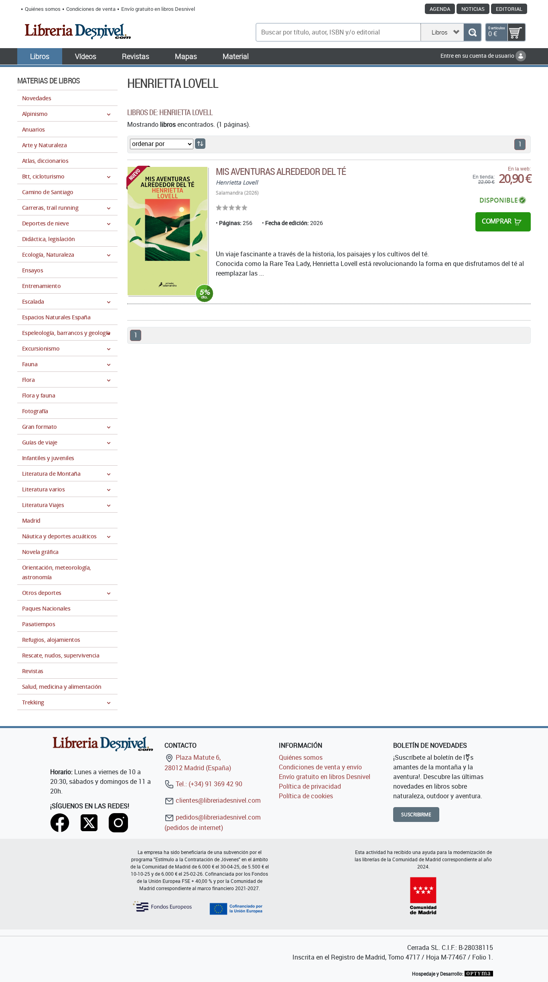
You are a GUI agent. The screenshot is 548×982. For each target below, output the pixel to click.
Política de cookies (306, 795)
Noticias (473, 8)
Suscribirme (416, 814)
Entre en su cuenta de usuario (478, 55)
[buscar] (472, 32)
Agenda (440, 8)
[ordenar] (200, 143)
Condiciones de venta (91, 8)
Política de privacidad (310, 786)
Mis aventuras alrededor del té (281, 171)
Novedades (36, 98)
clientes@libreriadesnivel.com (217, 800)
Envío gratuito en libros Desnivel (158, 8)
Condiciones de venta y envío (320, 767)
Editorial (509, 8)
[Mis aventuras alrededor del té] (167, 231)
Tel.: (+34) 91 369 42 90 (208, 783)
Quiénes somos (43, 8)
